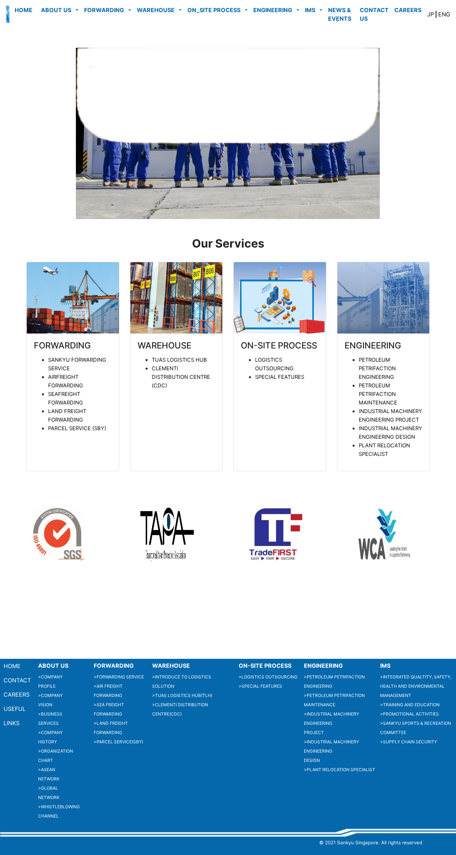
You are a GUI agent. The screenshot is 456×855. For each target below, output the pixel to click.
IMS (311, 10)
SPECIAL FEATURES (279, 377)
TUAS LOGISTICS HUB (179, 360)
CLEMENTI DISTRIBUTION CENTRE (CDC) (181, 377)
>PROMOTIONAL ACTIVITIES (409, 714)
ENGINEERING (274, 10)
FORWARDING (105, 10)
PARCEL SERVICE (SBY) (77, 428)
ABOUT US (57, 10)
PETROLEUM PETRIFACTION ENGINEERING (377, 368)
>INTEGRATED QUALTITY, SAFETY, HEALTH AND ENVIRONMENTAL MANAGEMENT (415, 686)
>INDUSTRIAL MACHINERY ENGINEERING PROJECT (331, 723)
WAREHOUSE (157, 10)
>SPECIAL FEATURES (260, 686)
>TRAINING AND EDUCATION (410, 704)
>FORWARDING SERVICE (119, 677)
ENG (443, 14)
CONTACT (17, 680)
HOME (25, 10)
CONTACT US (374, 14)
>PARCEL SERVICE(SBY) (118, 741)
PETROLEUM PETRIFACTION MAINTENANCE (378, 394)
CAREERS (409, 10)
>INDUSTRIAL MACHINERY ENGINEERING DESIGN (331, 751)
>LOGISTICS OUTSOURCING (268, 677)
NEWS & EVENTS (341, 14)
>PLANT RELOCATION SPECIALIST (339, 769)
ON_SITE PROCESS (215, 10)
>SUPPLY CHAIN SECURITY (408, 741)
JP (431, 14)
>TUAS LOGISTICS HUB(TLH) (182, 695)
